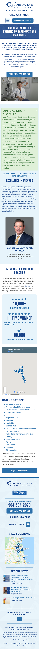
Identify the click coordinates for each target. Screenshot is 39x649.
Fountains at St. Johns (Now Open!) (20, 410)
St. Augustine (11, 450)
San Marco (10, 445)
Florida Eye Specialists (18, 627)
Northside (10, 423)
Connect (27, 629)
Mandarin (10, 415)
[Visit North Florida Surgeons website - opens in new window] (19, 492)
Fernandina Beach (13, 404)
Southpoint (10, 447)
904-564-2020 (20, 15)
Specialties (16, 524)
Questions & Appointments (19, 501)
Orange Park (11, 426)
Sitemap (24, 646)
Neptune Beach (12, 418)
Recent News (19, 571)
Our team (28, 286)
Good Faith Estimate (16, 643)
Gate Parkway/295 (13, 412)
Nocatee (9, 420)
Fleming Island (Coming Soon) (18, 407)
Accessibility (16, 646)
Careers (5, 643)
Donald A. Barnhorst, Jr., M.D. (19, 249)
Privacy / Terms (30, 643)
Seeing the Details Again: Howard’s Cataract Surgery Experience (21, 589)
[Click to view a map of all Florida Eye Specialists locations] (19, 550)
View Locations (19, 534)
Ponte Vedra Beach (14, 439)
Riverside (10, 442)
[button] (8, 20)
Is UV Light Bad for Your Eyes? (22, 598)
